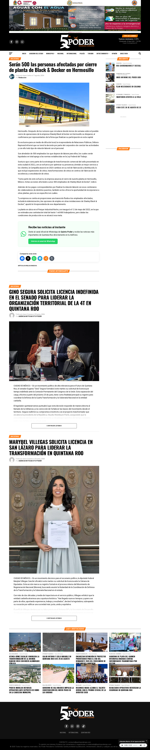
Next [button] (138, 16)
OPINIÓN (114, 53)
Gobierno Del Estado (36, 53)
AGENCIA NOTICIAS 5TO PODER (30, 316)
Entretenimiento (102, 53)
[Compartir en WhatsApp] (34, 258)
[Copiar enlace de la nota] (51, 258)
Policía (82, 53)
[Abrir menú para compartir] (45, 258)
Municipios (50, 53)
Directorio (124, 53)
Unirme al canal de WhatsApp (43, 241)
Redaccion (22, 77)
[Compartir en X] (28, 258)
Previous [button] (12, 16)
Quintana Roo (85, 732)
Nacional (60, 53)
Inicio (24, 53)
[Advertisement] (123, 131)
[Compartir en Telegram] (40, 258)
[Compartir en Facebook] (22, 258)
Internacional (72, 53)
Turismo (90, 53)
